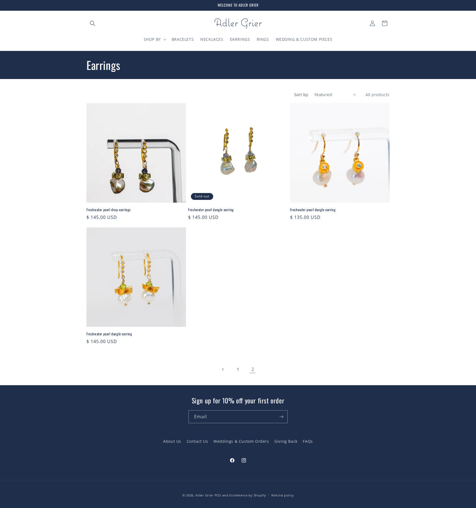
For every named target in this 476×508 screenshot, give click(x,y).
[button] (92, 23)
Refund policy (282, 495)
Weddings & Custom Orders (241, 441)
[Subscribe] (281, 416)
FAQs (308, 441)
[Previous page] (223, 369)
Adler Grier (204, 495)
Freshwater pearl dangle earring (211, 209)
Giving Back (286, 441)
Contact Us (197, 441)
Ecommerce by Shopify (247, 495)
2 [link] (252, 369)
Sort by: (301, 94)
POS (218, 495)
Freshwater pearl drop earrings (108, 209)
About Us (172, 441)
